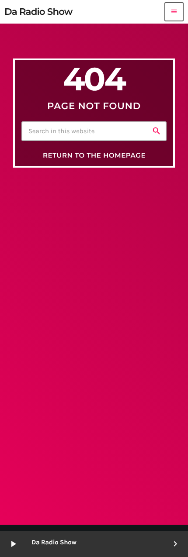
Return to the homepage (94, 155)
